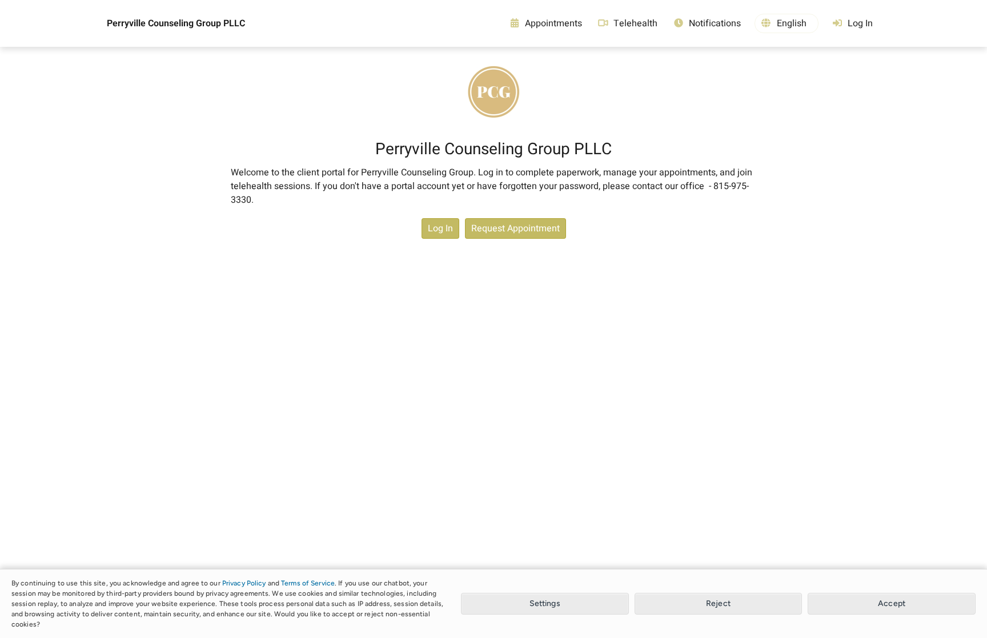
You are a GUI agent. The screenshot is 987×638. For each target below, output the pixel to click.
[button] (787, 23)
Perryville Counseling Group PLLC (176, 23)
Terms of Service (308, 583)
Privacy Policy (244, 583)
